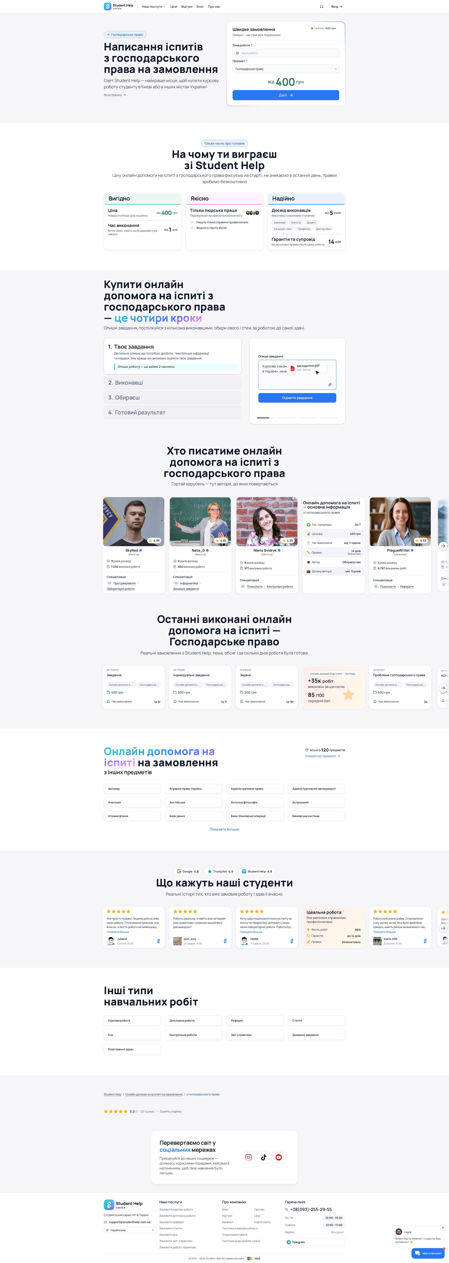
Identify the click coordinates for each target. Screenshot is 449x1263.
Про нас (259, 1209)
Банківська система (305, 816)
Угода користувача (234, 1235)
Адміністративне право (247, 789)
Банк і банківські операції (248, 816)
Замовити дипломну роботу (177, 1216)
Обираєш (127, 398)
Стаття (297, 1020)
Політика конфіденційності (240, 1228)
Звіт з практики (241, 1035)
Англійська (177, 802)
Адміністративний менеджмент (314, 789)
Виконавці (129, 361)
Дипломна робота (182, 1020)
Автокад (114, 789)
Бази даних (177, 816)
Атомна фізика (118, 816)
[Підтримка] (322, 6)
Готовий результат (140, 413)
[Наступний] (443, 546)
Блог (225, 1209)
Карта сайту (262, 1222)
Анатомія (114, 802)
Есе (110, 1035)
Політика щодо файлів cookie (241, 1241)
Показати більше (118, 932)
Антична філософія (244, 802)
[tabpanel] (286, 71)
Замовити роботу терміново (177, 1247)
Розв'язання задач (120, 1049)
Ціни (257, 1216)
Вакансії (227, 1222)
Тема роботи (241, 45)
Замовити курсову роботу (176, 1209)
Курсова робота (119, 1020)
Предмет (239, 61)
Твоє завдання (134, 344)
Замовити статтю (170, 1228)
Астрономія (300, 802)
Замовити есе (168, 1235)
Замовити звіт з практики (175, 1241)
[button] (154, 6)
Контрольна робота (183, 1035)
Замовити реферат (171, 1222)
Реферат (237, 1020)
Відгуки (227, 1216)
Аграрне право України (186, 789)
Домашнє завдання (305, 1035)
